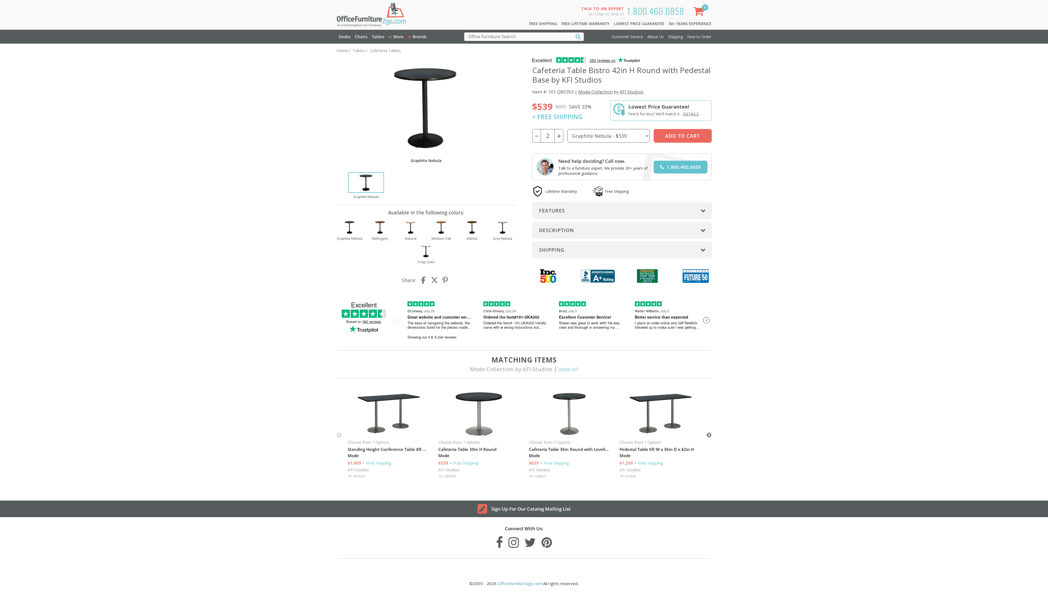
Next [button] (709, 435)
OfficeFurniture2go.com (520, 583)
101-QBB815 (537, 476)
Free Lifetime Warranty (585, 23)
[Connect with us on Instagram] (513, 541)
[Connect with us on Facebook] (499, 541)
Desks (344, 36)
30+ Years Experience (690, 23)
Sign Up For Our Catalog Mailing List (531, 509)
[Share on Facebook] (424, 280)
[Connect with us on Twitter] (530, 541)
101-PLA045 (628, 476)
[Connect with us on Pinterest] (546, 541)
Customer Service (627, 36)
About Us (655, 36)
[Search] (578, 36)
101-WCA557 (356, 476)
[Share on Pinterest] (445, 280)
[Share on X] (434, 280)
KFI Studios (632, 92)
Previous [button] (339, 435)
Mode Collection (595, 92)
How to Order (699, 36)
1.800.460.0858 (655, 10)
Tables (378, 36)
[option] (366, 186)
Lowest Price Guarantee (639, 23)
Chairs (361, 36)
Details (691, 113)
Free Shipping (543, 23)
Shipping (675, 36)
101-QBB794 (446, 476)
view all (568, 369)
